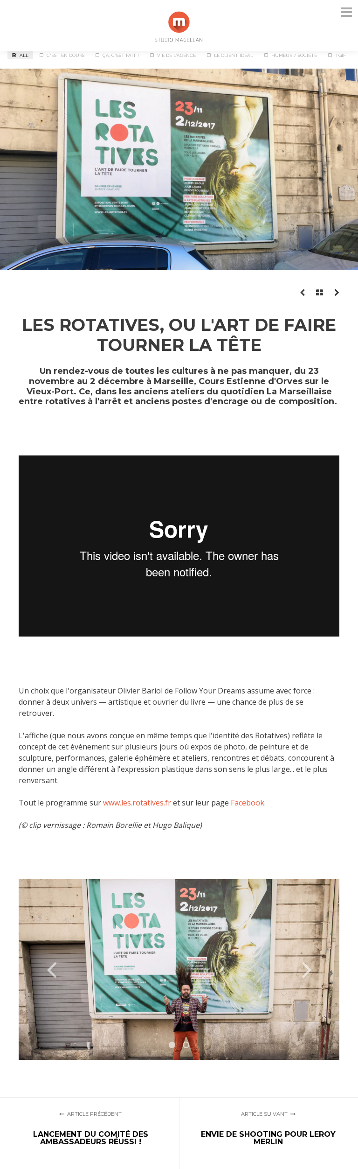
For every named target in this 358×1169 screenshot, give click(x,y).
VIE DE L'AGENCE (176, 55)
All (24, 55)
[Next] (306, 969)
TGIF (340, 55)
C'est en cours (65, 55)
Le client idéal (233, 55)
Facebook (247, 803)
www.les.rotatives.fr (137, 803)
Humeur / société (294, 55)
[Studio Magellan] (179, 25)
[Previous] (51, 969)
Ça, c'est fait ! (121, 55)
